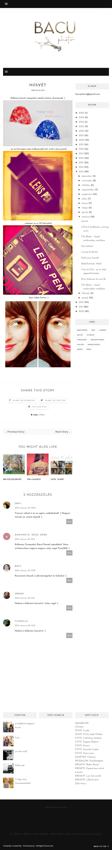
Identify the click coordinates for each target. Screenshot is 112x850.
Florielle (21, 621)
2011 (81, 307)
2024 (81, 122)
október (86, 185)
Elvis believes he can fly (93, 279)
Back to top (100, 846)
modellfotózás (94, 344)
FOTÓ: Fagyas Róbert (87, 742)
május (85, 208)
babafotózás (82, 330)
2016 (81, 158)
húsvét (84, 221)
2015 (81, 163)
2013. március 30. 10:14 (25, 539)
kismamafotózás (97, 340)
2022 (81, 131)
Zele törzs (80, 783)
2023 (81, 126)
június (85, 203)
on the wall (21, 751)
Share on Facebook (24, 400)
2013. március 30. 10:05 (25, 508)
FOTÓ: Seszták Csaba (87, 749)
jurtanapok (82, 340)
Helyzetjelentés (12, 479)
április (85, 212)
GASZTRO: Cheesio (85, 757)
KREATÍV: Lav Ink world (88, 776)
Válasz (69, 521)
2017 (81, 153)
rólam (42, 415)
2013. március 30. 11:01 (25, 598)
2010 (81, 311)
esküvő (80, 335)
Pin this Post (39, 407)
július (84, 199)
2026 (81, 113)
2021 (81, 135)
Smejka (19, 593)
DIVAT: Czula (82, 730)
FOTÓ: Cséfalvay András (88, 738)
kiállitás (80, 344)
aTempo (79, 727)
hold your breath (90, 258)
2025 (81, 117)
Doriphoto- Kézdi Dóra (31, 534)
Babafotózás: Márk (91, 264)
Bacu (18, 566)
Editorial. (20, 765)
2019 (81, 144)
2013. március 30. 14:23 (25, 626)
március (86, 217)
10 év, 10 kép (57, 479)
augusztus (87, 194)
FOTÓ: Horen (82, 746)
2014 (81, 167)
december (87, 176)
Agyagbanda (82, 723)
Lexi (17, 738)
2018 (81, 149)
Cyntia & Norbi (89, 252)
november (87, 181)
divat (93, 330)
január (85, 298)
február (86, 293)
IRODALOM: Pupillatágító (89, 761)
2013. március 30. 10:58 (25, 570)
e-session (102, 330)
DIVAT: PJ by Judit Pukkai (89, 734)
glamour (90, 335)
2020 (81, 140)
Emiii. (18, 503)
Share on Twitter (55, 400)
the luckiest (34, 479)
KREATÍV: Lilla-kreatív (87, 780)
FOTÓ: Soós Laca (84, 753)
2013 (81, 172)
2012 (81, 302)
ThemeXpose (28, 845)
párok (88, 349)
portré (80, 349)
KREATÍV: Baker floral (86, 764)
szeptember (88, 190)
